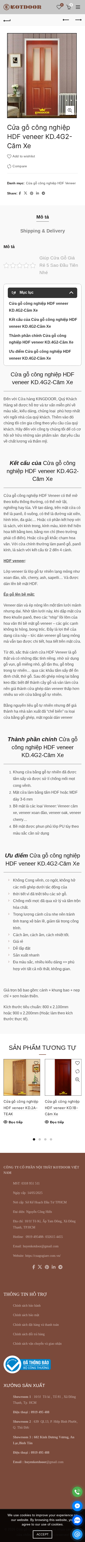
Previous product (66, 20)
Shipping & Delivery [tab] (42, 230)
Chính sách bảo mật (26, 1315)
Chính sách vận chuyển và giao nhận (37, 1343)
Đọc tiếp (16, 1122)
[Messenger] (77, 1506)
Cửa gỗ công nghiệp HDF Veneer (51, 183)
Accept (43, 1534)
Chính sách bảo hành (27, 1305)
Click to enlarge (69, 110)
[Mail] (77, 1534)
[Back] (7, 20)
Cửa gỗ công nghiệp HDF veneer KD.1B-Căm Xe (62, 1107)
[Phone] (77, 1491)
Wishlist (62, 5)
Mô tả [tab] (42, 217)
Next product (78, 20)
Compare (20, 166)
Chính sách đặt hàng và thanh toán (36, 1325)
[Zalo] (77, 1520)
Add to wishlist (24, 156)
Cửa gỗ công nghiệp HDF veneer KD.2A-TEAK (21, 1107)
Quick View (36, 1080)
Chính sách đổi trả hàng (29, 1334)
